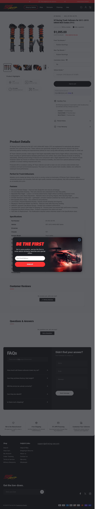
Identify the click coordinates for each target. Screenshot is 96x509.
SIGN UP (30, 264)
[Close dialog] (79, 240)
